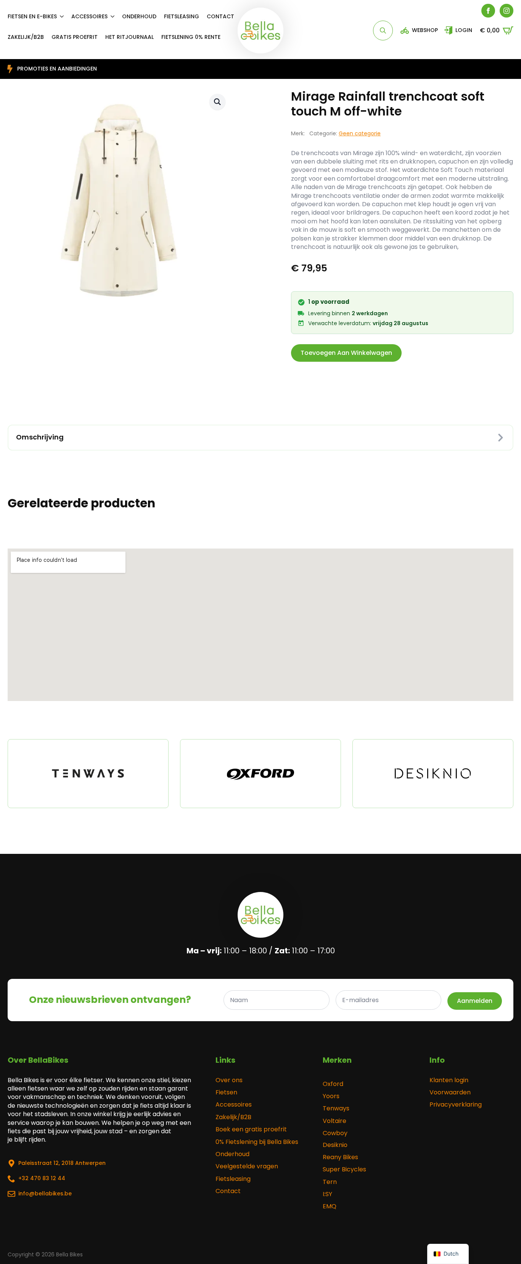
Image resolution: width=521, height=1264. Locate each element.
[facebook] (488, 11)
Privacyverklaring (455, 1104)
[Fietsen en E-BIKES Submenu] (64, 16)
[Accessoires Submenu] (115, 16)
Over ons (229, 1080)
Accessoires (89, 16)
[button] (217, 102)
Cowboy (335, 1133)
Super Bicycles (344, 1169)
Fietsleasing (181, 16)
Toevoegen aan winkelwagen (346, 352)
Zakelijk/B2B (233, 1117)
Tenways (336, 1108)
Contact (220, 16)
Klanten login (448, 1080)
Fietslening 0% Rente (190, 37)
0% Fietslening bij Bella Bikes (256, 1142)
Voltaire (334, 1121)
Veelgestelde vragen (246, 1166)
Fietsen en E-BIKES (32, 16)
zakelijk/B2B (26, 37)
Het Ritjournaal (129, 37)
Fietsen (226, 1092)
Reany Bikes (340, 1157)
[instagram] (506, 11)
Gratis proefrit (74, 37)
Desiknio (335, 1145)
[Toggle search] (383, 30)
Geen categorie (360, 133)
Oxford (333, 1084)
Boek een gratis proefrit (251, 1129)
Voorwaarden (450, 1092)
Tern (330, 1182)
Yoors (331, 1096)
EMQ (329, 1206)
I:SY (327, 1194)
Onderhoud (139, 16)
